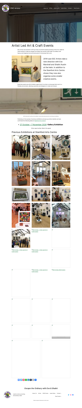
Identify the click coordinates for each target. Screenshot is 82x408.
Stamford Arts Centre (40, 120)
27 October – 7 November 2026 (33, 124)
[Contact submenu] (72, 8)
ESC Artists (15, 8)
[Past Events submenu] (79, 8)
